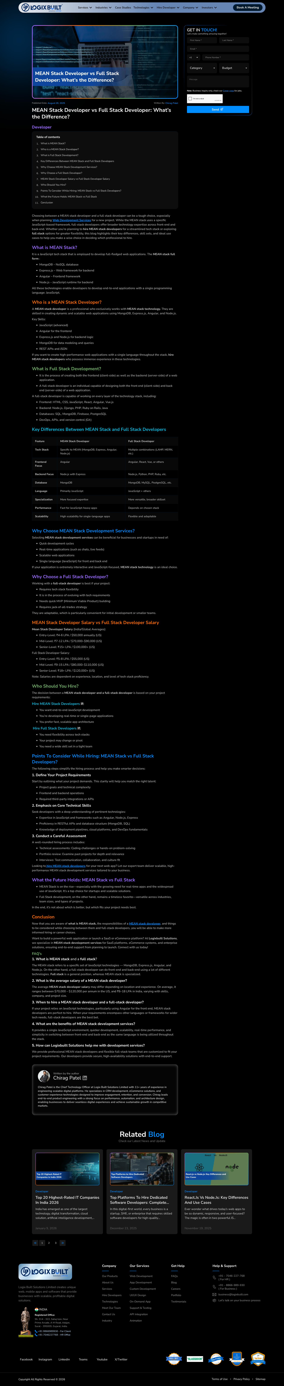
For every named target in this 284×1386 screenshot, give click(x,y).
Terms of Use (220, 1379)
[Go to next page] (63, 1243)
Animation (136, 1320)
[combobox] (193, 57)
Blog (174, 1282)
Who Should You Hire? (53, 185)
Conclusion (47, 202)
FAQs (174, 1276)
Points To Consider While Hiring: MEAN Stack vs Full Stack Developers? (81, 190)
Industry (107, 1320)
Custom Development (143, 1289)
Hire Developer (166, 7)
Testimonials (178, 1301)
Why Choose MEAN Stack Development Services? (69, 167)
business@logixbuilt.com (233, 1294)
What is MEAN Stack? (53, 143)
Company (188, 7)
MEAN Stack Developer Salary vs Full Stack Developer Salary (75, 179)
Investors (207, 7)
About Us (107, 1282)
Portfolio (176, 1295)
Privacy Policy (242, 1379)
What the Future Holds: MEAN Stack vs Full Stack (69, 196)
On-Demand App (140, 1301)
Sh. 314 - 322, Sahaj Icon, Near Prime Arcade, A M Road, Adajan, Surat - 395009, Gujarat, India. (52, 1323)
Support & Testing (140, 1308)
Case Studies (123, 7)
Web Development (141, 1276)
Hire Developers (112, 1295)
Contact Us (108, 1314)
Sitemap (261, 1379)
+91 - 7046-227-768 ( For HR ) (231, 1277)
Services (83, 7)
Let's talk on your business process (239, 1300)
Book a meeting (248, 7)
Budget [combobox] (227, 68)
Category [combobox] (196, 68)
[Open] (197, 57)
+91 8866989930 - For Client (54, 1331)
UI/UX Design (138, 1295)
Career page (228, 90)
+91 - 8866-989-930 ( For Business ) (231, 1286)
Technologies (141, 7)
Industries (102, 7)
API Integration (139, 1314)
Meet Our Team (111, 1308)
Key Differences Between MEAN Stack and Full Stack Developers (77, 161)
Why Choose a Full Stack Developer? (61, 173)
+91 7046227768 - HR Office (54, 1334)
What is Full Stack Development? (59, 155)
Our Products (110, 1276)
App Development (141, 1282)
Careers (175, 1289)
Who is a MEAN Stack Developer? (60, 149)
